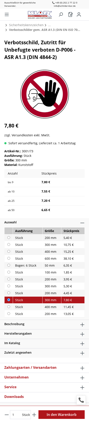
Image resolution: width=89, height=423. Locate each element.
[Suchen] (61, 14)
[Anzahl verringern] (7, 414)
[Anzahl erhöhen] (34, 414)
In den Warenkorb (61, 414)
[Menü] (6, 14)
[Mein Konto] (79, 14)
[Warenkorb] (71, 14)
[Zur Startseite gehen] (42, 14)
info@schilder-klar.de (65, 5)
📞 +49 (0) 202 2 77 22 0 (64, 2)
